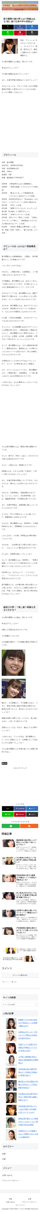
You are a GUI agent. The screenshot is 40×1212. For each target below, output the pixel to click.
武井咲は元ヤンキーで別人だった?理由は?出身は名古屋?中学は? (27, 1035)
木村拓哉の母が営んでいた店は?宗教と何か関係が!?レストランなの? (27, 1109)
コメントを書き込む (20, 975)
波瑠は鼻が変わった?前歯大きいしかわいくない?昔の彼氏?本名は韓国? (28, 1122)
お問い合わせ (7, 1175)
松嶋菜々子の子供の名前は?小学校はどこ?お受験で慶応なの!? (27, 1023)
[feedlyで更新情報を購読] (11, 826)
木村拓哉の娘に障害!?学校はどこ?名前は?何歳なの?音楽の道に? (27, 1072)
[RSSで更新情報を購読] (29, 826)
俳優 (10, 1199)
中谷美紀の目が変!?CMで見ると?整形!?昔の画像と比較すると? (28, 1097)
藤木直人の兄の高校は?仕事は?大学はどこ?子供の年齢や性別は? (28, 1085)
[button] (32, 33)
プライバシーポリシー (10, 1180)
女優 (5, 763)
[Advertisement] (20, 123)
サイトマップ (20, 1205)
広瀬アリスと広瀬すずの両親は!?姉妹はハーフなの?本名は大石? (27, 1048)
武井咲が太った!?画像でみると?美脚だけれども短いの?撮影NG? (28, 1134)
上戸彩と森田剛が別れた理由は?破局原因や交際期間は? (28, 1060)
